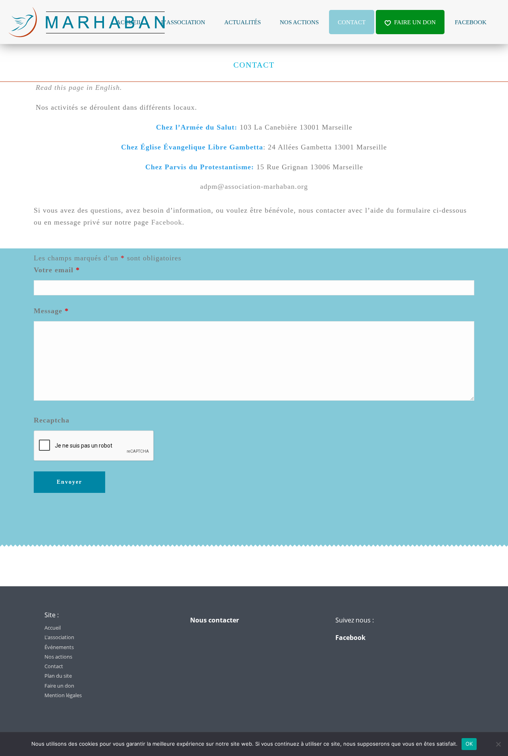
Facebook (471, 22)
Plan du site (58, 675)
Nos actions (299, 22)
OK (469, 743)
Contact (352, 22)
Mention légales (63, 695)
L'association (59, 637)
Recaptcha (51, 420)
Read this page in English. (79, 87)
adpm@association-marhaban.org (254, 186)
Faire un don (415, 22)
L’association (183, 22)
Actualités (242, 22)
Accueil (52, 627)
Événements (59, 647)
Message (51, 311)
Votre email (57, 270)
